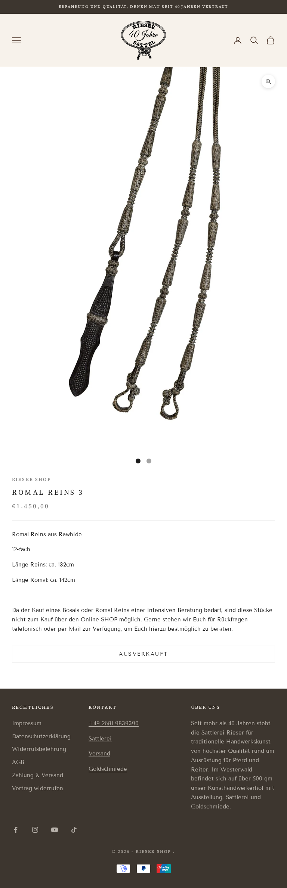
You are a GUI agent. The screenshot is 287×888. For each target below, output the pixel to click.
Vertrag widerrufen (37, 788)
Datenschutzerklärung (41, 736)
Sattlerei (100, 738)
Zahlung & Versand (37, 775)
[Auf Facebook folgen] (15, 829)
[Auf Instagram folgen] (35, 829)
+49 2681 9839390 (114, 723)
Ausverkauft (143, 654)
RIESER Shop (31, 479)
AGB (18, 762)
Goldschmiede (108, 769)
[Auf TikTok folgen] (74, 829)
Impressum (26, 723)
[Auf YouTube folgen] (54, 829)
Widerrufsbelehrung (39, 749)
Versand (99, 753)
